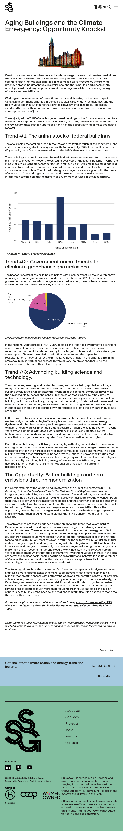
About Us (72, 710)
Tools (69, 730)
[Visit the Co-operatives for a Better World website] (28, 795)
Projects (71, 723)
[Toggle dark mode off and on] (95, 7)
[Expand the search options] (109, 7)
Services (72, 717)
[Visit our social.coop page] (18, 768)
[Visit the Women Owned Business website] (52, 795)
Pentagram (23, 781)
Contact (71, 743)
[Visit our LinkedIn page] (8, 768)
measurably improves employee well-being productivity (73, 546)
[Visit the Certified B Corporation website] (10, 795)
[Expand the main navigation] (116, 7)
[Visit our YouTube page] (29, 768)
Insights (71, 736)
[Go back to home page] (9, 7)
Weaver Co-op (45, 781)
